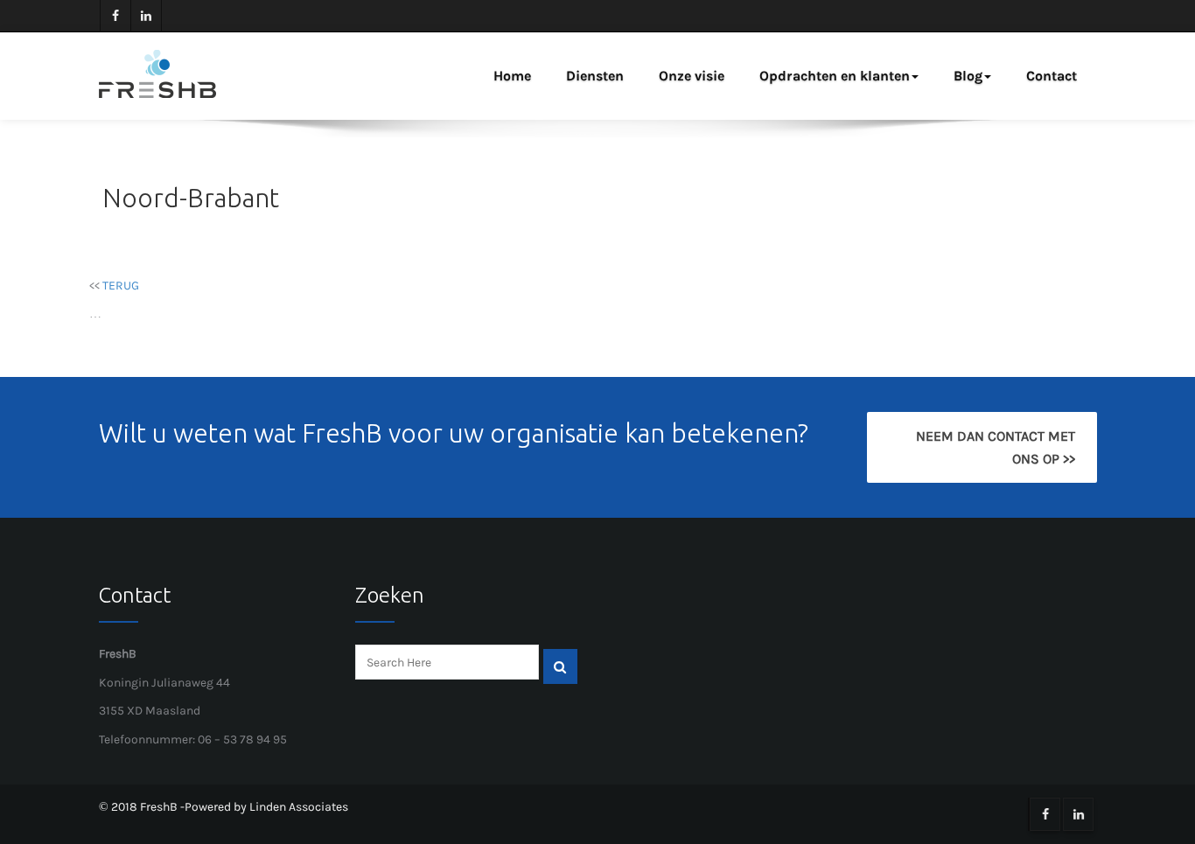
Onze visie (691, 75)
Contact (1051, 75)
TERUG (120, 285)
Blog (968, 75)
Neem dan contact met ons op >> (994, 447)
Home (512, 75)
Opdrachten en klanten (834, 75)
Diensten (595, 75)
